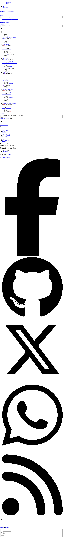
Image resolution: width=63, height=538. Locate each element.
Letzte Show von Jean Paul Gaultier (7, 89)
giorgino (10, 78)
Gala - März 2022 (5, 80)
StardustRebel (11, 97)
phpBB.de (9, 154)
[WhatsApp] (32, 449)
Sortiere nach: (10, 115)
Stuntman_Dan (5, 59)
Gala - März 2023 (5, 67)
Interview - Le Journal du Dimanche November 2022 (10, 63)
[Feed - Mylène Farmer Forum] (32, 519)
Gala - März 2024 (5, 58)
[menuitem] (7, 2)
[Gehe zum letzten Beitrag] (11, 47)
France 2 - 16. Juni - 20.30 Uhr (7, 94)
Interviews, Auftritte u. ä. (5, 22)
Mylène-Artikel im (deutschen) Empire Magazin (9, 37)
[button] (2, 32)
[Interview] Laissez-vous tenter (7, 108)
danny (5, 73)
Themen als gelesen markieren (4, 118)
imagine (4, 45)
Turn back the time (5, 72)
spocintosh (10, 92)
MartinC (4, 38)
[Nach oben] (0, 537)
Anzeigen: (2, 115)
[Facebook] (32, 255)
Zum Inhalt (1, 15)
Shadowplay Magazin (6, 44)
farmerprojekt (6, 54)
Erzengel (10, 66)
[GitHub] (32, 318)
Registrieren (7, 527)
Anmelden (2, 527)
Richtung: (19, 115)
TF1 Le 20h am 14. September (7, 49)
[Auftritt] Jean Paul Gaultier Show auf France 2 (9, 103)
